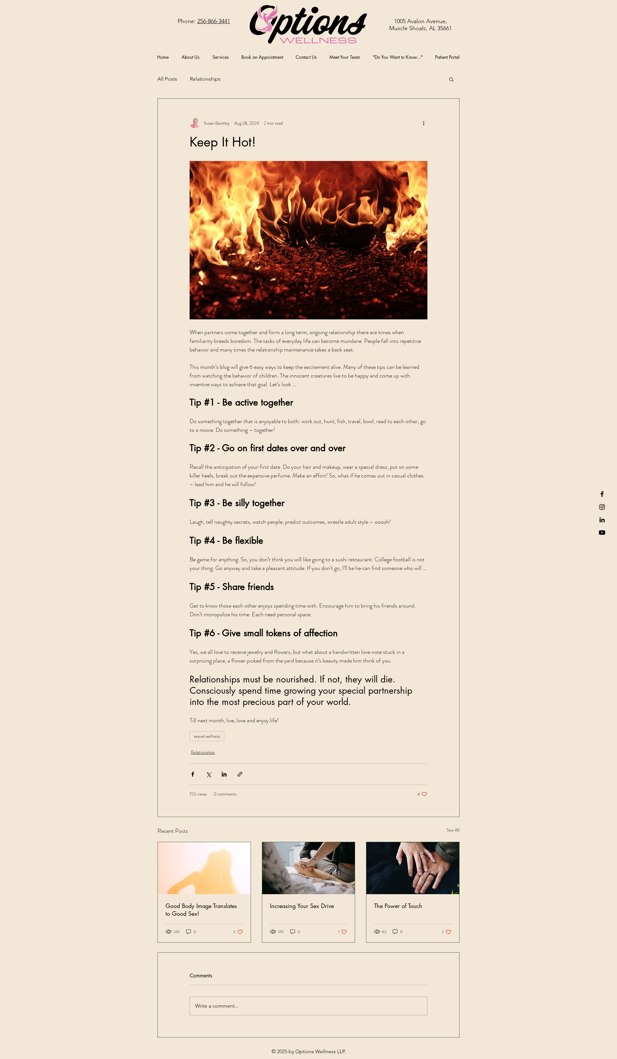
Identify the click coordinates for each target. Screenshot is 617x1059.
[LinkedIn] (602, 519)
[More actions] (423, 123)
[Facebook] (602, 494)
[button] (451, 79)
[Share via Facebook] (193, 774)
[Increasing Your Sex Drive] (308, 868)
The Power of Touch (398, 906)
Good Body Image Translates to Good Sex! (201, 909)
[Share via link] (240, 774)
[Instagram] (602, 507)
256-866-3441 (213, 21)
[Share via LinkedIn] (224, 774)
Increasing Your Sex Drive (302, 906)
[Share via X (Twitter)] (208, 774)
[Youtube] (602, 532)
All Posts (167, 79)
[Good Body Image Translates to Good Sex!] (204, 868)
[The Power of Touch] (412, 868)
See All (453, 830)
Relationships (205, 79)
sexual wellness (207, 736)
